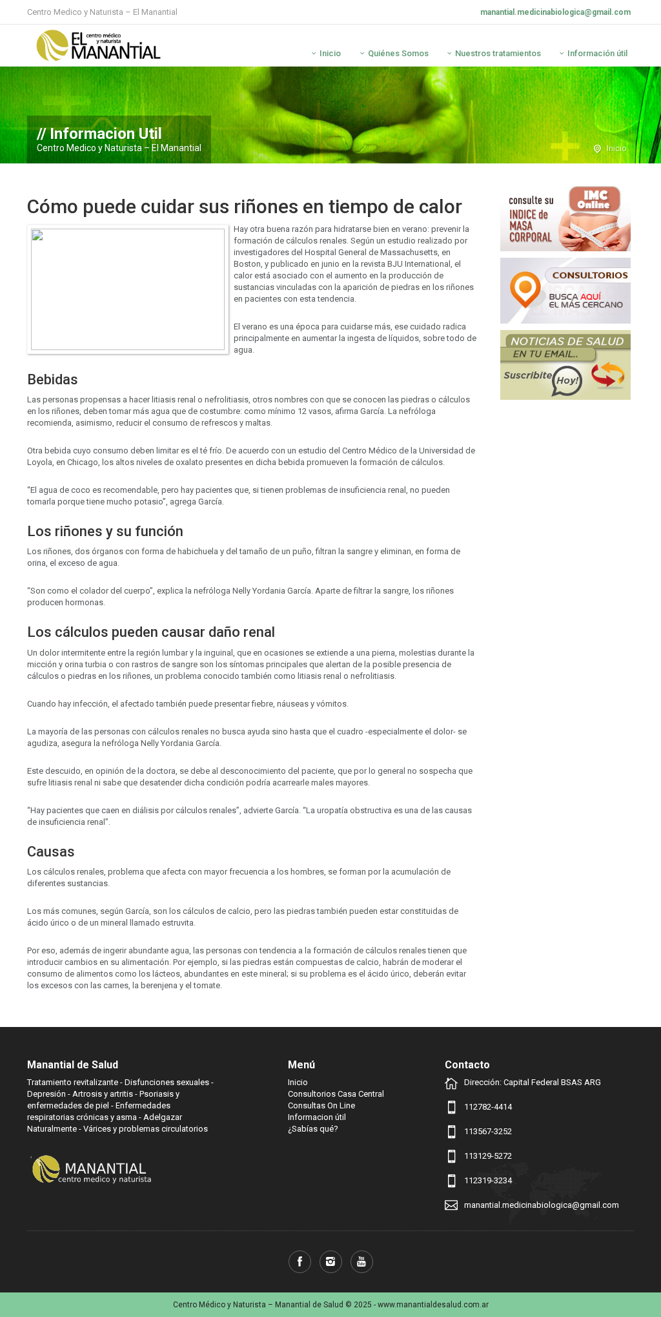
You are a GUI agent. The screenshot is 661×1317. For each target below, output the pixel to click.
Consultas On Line (321, 1105)
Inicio (330, 53)
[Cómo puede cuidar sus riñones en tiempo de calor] (128, 289)
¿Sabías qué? (313, 1129)
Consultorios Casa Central (336, 1094)
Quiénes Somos (398, 53)
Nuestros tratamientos (498, 53)
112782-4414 (488, 1107)
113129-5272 (488, 1156)
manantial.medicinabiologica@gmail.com (555, 12)
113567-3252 (488, 1131)
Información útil (597, 53)
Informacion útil (317, 1117)
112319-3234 (488, 1180)
